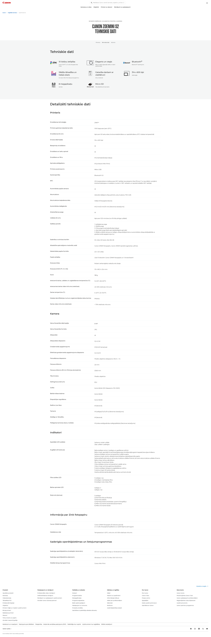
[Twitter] (203, 628)
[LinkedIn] (199, 628)
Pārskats (98, 42)
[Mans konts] (207, 3)
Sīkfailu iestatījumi (106, 624)
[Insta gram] (195, 628)
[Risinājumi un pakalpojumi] (131, 7)
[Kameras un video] (92, 7)
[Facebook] (191, 628)
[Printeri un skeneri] (112, 7)
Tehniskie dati (105, 42)
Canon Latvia (7, 628)
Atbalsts (113, 42)
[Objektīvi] (99, 7)
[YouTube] (207, 628)
